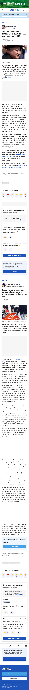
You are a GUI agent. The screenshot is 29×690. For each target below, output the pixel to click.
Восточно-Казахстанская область (11, 563)
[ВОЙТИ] (26, 10)
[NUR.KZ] (14, 10)
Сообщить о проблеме (14, 674)
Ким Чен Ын (5, 182)
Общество (4, 280)
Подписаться (14, 546)
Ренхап (8, 78)
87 (3, 576)
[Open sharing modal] (18, 646)
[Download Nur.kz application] (14, 4)
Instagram (15, 271)
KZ (23, 10)
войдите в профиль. (18, 219)
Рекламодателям (14, 678)
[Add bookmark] (26, 645)
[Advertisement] (14, 91)
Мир (3, 22)
